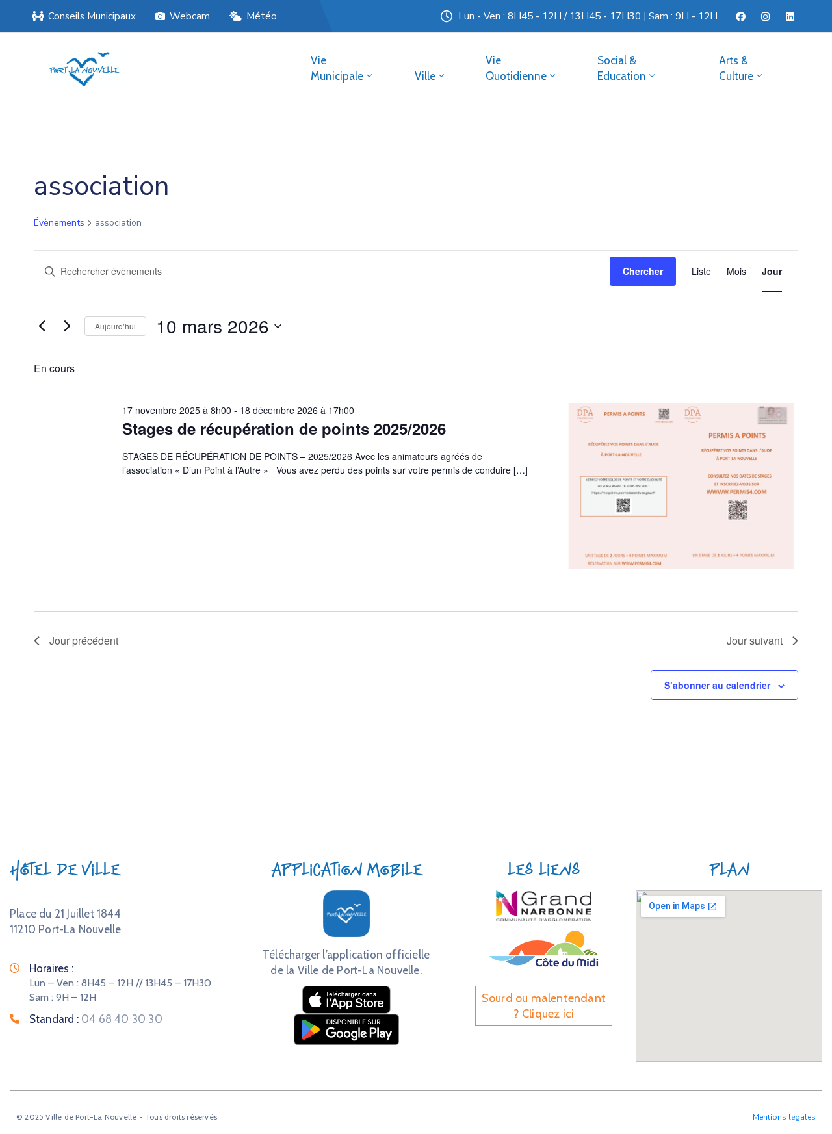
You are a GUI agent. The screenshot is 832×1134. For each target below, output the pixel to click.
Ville (425, 76)
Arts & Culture (736, 68)
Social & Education (621, 68)
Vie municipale (337, 68)
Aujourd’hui (115, 325)
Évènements (59, 222)
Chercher (643, 270)
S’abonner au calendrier (717, 684)
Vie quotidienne (516, 68)
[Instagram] (765, 16)
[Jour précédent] (41, 326)
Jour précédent (83, 640)
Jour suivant (755, 640)
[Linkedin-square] (790, 16)
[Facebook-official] (740, 16)
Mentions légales (784, 1117)
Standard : (95, 1018)
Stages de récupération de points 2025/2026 (284, 428)
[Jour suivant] (67, 326)
